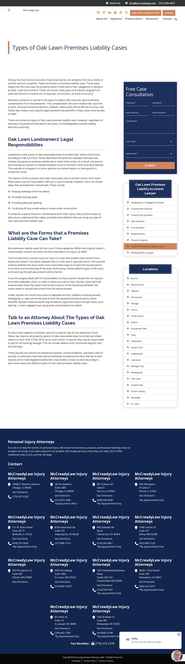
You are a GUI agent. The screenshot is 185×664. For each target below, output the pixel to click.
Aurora (134, 278)
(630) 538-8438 (105, 500)
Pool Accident (137, 227)
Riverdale (135, 397)
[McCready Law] (29, 16)
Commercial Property (141, 208)
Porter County (138, 391)
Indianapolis (137, 353)
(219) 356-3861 (105, 543)
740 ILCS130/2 (29, 158)
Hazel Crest (137, 347)
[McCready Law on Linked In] (109, 12)
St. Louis (135, 403)
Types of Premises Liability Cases (148, 246)
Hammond (136, 341)
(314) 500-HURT (63, 586)
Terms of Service (106, 661)
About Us (101, 18)
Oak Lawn (136, 378)
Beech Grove (137, 284)
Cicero (134, 309)
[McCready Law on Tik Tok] (120, 12)
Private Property (139, 240)
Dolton (134, 322)
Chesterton (136, 297)
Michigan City (137, 366)
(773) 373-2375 (104, 643)
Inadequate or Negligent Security (147, 202)
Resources (152, 18)
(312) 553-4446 (63, 500)
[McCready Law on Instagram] (98, 12)
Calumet (135, 290)
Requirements (138, 233)
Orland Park (137, 385)
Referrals (115, 3)
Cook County (137, 315)
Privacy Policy (90, 661)
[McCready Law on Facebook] (103, 12)
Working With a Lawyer (142, 252)
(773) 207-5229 (20, 496)
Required (83, 27)
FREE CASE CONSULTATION (145, 13)
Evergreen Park (139, 328)
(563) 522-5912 (147, 586)
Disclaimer (76, 661)
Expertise (116, 18)
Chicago (135, 303)
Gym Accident (138, 221)
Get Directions (20, 492)
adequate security (61, 295)
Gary (133, 334)
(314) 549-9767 (105, 589)
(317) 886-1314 (63, 543)
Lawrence (136, 359)
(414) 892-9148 (105, 632)
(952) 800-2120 (147, 543)
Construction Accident (141, 215)
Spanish (169, 13)
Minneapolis (137, 372)
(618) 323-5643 (20, 543)
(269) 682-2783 (63, 632)
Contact (167, 18)
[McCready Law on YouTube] (115, 12)
